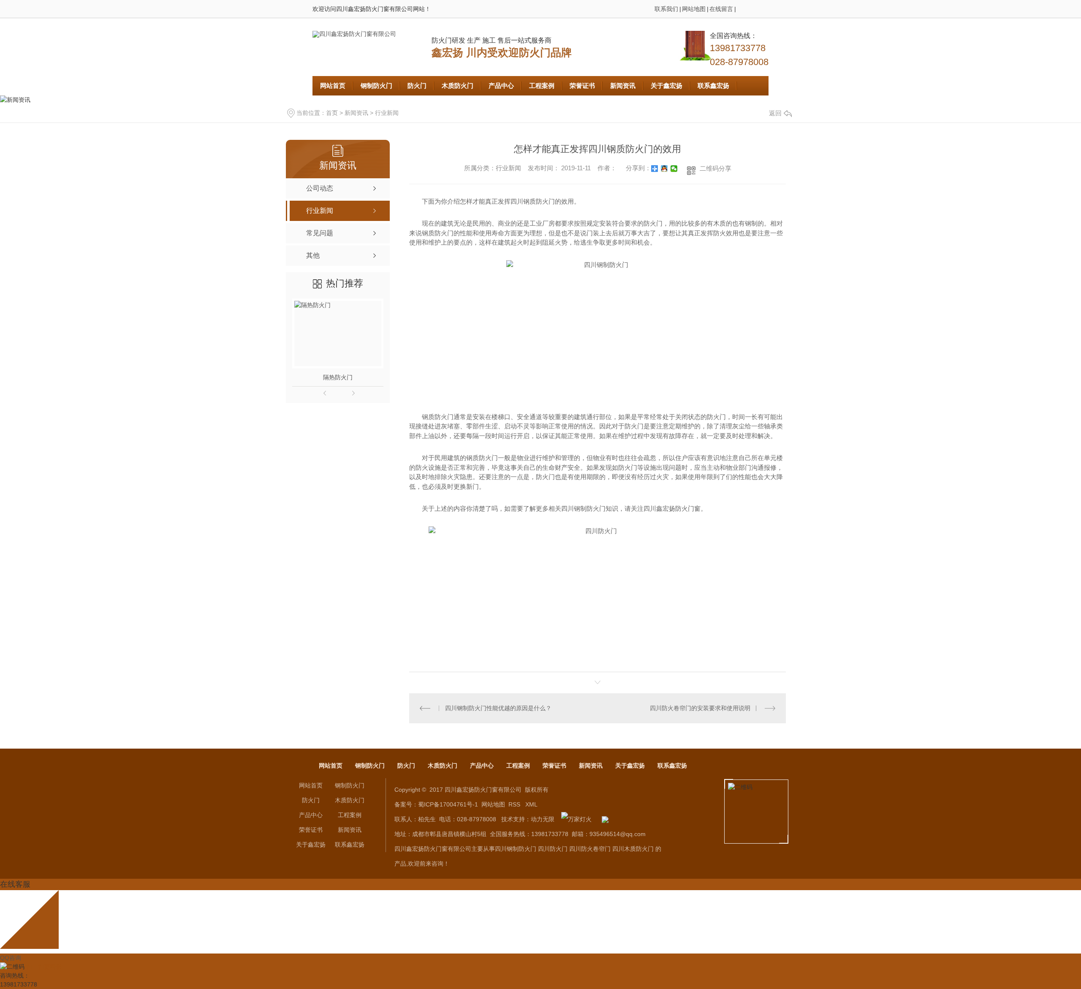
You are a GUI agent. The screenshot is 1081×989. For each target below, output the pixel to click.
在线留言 (721, 8)
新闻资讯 (623, 85)
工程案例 (541, 85)
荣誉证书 (582, 85)
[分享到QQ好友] (664, 168)
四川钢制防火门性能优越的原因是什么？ (498, 708)
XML (531, 804)
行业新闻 (387, 112)
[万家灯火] (576, 819)
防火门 (416, 85)
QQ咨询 (10, 957)
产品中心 (501, 85)
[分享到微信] (674, 168)
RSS (515, 804)
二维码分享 (715, 168)
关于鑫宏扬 (666, 85)
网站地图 (694, 8)
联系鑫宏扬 (713, 85)
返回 (775, 113)
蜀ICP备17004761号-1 (448, 804)
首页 (332, 112)
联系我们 (666, 8)
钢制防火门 (376, 85)
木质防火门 (457, 85)
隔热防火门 (338, 377)
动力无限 (542, 819)
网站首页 (332, 85)
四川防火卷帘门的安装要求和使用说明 (700, 708)
